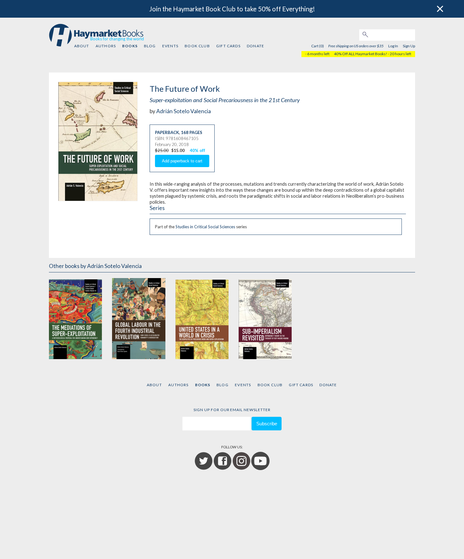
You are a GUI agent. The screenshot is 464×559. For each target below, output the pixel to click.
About (81, 46)
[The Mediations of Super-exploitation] (75, 318)
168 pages (191, 132)
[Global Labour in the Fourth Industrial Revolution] (138, 318)
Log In (393, 46)
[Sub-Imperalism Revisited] (265, 318)
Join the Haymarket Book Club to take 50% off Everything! (232, 9)
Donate (255, 46)
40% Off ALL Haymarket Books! (360, 53)
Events (170, 46)
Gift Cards (228, 46)
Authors (106, 46)
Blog (150, 46)
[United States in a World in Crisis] (202, 318)
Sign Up (409, 46)
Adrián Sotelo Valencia (183, 111)
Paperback (167, 132)
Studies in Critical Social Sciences (205, 226)
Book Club (197, 46)
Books (129, 46)
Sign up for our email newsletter (232, 409)
